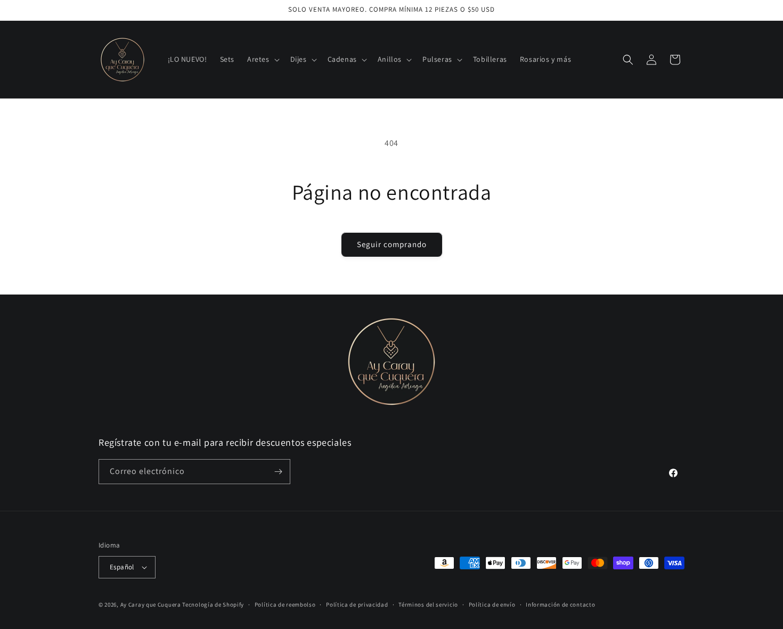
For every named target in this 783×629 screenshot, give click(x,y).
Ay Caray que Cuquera (151, 604)
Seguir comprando (392, 244)
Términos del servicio (428, 604)
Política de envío (492, 604)
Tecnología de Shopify (213, 604)
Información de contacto (560, 604)
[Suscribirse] (278, 471)
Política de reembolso (285, 604)
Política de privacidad (357, 604)
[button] (262, 59)
